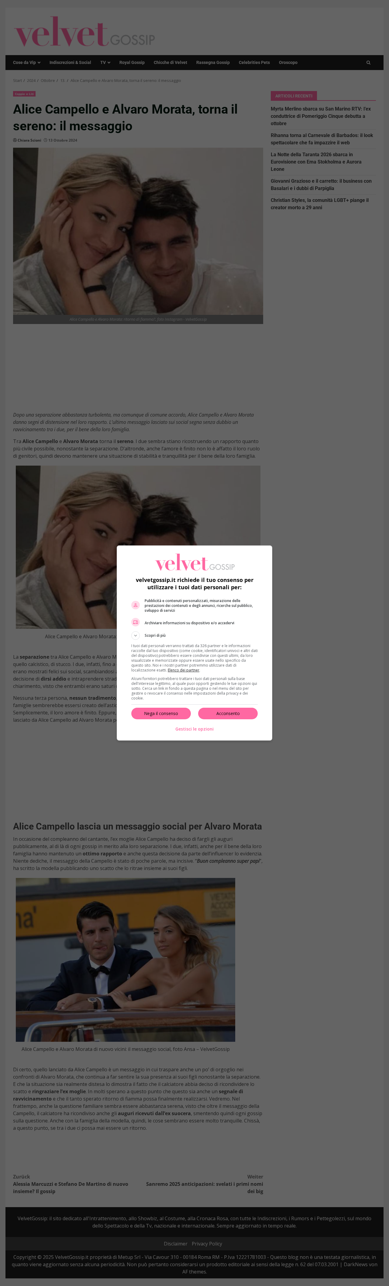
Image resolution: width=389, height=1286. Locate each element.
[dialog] (194, 643)
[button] (194, 635)
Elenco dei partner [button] (183, 670)
